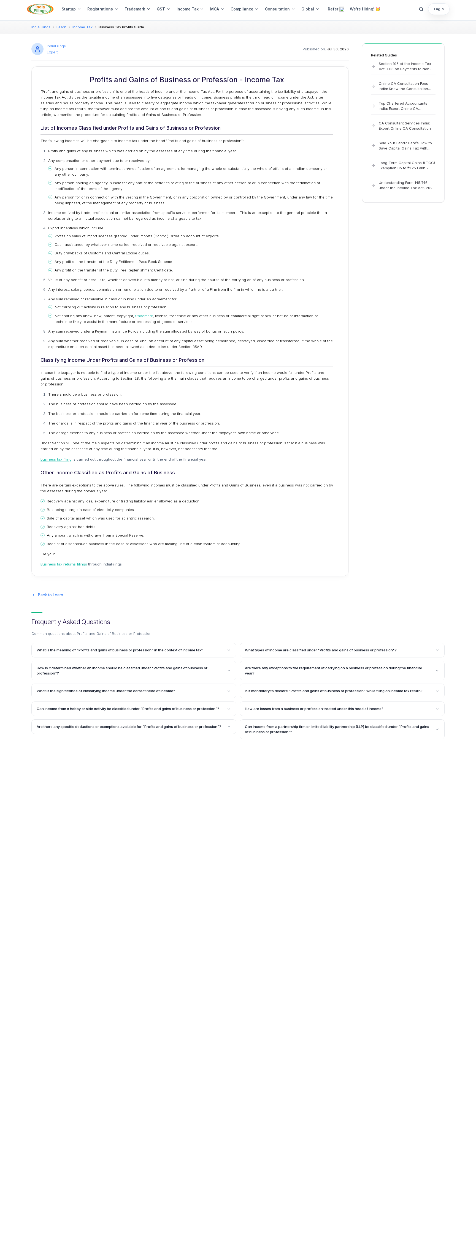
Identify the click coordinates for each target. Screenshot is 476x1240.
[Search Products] (421, 9)
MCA (214, 9)
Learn (61, 27)
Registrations (100, 9)
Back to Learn (50, 594)
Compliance (242, 9)
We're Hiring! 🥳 (365, 9)
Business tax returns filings (63, 564)
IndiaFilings (40, 27)
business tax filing (56, 459)
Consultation (277, 9)
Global (307, 9)
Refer (333, 9)
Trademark (135, 9)
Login (439, 9)
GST (161, 9)
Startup (69, 9)
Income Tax (188, 9)
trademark (144, 316)
